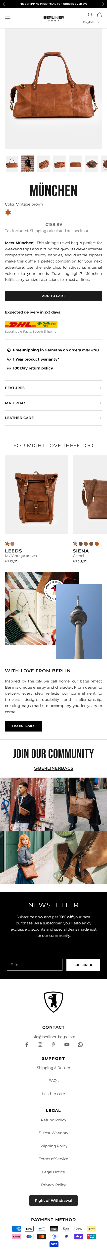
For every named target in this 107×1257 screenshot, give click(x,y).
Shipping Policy (54, 1146)
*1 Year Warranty (53, 1132)
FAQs (53, 1080)
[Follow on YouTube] (67, 1044)
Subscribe (83, 965)
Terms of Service (53, 1158)
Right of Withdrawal (53, 1200)
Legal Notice (53, 1172)
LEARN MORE (23, 726)
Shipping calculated (48, 230)
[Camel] (12, 544)
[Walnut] (86, 544)
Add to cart (53, 296)
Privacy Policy (53, 1184)
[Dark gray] (81, 544)
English (89, 22)
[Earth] (91, 544)
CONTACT (53, 1027)
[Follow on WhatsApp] (80, 1044)
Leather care (53, 1093)
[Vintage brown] (97, 544)
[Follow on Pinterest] (53, 1044)
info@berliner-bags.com (54, 1036)
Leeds (13, 550)
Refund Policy (53, 1120)
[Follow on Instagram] (40, 1044)
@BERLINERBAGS (53, 768)
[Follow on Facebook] (26, 1044)
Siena (81, 550)
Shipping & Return (53, 1067)
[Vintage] (7, 544)
